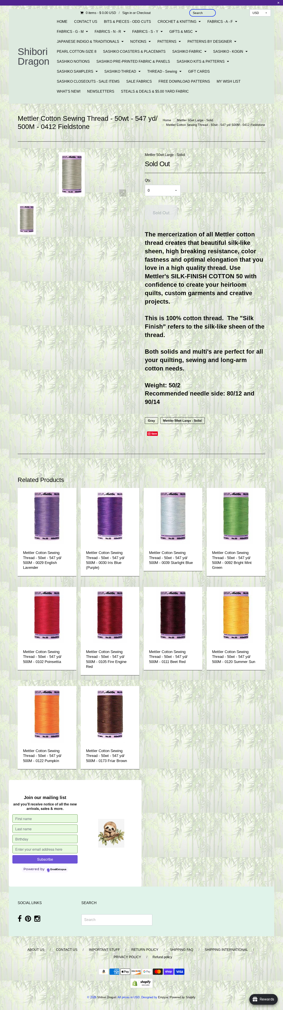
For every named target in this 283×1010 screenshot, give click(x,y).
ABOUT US (35, 950)
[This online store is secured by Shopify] (141, 983)
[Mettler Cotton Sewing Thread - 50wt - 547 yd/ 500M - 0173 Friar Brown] (110, 714)
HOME (62, 21)
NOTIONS (138, 41)
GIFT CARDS (199, 71)
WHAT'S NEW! (68, 91)
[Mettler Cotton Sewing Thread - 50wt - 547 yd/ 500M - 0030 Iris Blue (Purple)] (110, 516)
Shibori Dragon (33, 56)
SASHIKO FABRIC (187, 51)
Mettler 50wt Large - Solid (195, 120)
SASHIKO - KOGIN (228, 51)
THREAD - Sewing (162, 71)
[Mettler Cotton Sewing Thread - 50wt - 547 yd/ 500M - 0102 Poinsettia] (47, 615)
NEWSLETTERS (100, 91)
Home (167, 120)
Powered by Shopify (182, 997)
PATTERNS (166, 41)
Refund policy (162, 957)
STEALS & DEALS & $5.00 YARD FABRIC (155, 91)
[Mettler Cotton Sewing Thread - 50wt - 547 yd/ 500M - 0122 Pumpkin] (47, 714)
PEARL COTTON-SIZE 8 (76, 51)
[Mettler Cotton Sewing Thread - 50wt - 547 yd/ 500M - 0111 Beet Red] (173, 615)
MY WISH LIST (229, 81)
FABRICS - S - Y (145, 31)
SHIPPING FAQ (181, 950)
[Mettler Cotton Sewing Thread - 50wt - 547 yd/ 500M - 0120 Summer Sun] (236, 615)
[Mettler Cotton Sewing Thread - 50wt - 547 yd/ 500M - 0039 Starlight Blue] (173, 516)
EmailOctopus (58, 869)
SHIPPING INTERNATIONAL (226, 950)
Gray (151, 420)
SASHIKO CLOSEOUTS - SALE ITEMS (88, 81)
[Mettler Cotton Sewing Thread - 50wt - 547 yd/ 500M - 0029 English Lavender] (47, 516)
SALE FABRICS (139, 81)
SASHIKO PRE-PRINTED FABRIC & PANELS (133, 61)
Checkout (144, 13)
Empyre (163, 997)
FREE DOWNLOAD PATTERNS (184, 81)
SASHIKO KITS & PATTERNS (201, 61)
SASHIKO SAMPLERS (75, 71)
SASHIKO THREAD (120, 71)
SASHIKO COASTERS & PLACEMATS (134, 51)
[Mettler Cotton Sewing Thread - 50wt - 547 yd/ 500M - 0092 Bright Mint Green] (236, 516)
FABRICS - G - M (70, 31)
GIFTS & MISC (181, 31)
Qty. (148, 180)
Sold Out (161, 212)
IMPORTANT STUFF (104, 950)
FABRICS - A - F (220, 21)
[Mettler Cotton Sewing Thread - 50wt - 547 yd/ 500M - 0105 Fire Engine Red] (110, 615)
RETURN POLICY (144, 950)
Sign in (127, 13)
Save (154, 433)
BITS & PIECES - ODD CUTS (127, 21)
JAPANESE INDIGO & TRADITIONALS (88, 41)
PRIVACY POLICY (127, 957)
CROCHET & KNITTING (177, 21)
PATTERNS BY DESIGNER (209, 41)
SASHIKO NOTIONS (73, 61)
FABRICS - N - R (108, 31)
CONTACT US (85, 21)
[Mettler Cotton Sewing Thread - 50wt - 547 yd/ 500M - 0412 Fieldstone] (27, 219)
